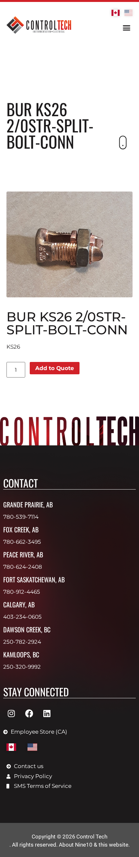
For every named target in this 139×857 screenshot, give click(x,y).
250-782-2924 (22, 642)
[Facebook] (29, 713)
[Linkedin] (47, 713)
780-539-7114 (20, 517)
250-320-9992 (22, 667)
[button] (127, 28)
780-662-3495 (22, 542)
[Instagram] (11, 713)
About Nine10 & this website (93, 844)
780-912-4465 (21, 592)
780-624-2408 (22, 567)
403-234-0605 (22, 617)
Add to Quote (54, 368)
